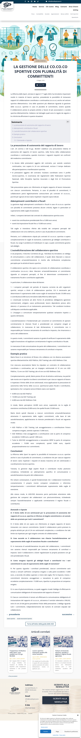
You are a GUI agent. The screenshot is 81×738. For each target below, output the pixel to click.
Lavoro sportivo (40, 61)
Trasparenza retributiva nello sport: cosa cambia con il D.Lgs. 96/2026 (18, 653)
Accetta (46, 731)
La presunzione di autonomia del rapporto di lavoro (32, 125)
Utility (75, 10)
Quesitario (75, 17)
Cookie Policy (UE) (21, 713)
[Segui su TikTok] (38, 1)
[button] (78, 715)
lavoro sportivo (11, 618)
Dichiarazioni (43, 657)
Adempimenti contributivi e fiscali (26, 128)
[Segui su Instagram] (31, 1)
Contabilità (39, 14)
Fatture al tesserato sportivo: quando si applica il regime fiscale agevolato (63, 653)
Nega (57, 731)
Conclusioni (18, 137)
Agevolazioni (55, 14)
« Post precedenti (12, 676)
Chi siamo (50, 7)
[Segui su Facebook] (25, 1)
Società (47, 14)
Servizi (41, 7)
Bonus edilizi (65, 14)
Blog (57, 7)
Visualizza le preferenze (71, 731)
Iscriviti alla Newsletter (60, 700)
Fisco (33, 14)
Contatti (64, 7)
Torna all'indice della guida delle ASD (40, 624)
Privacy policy (62, 735)
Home (35, 7)
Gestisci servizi (44, 727)
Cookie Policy (56, 735)
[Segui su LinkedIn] (28, 1)
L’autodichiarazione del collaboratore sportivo (30, 131)
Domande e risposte (24, 140)
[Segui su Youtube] (34, 1)
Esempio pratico (19, 134)
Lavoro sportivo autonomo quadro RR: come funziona (39, 652)
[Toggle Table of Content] (67, 121)
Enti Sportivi (74, 14)
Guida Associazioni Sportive (24, 618)
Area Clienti (73, 7)
